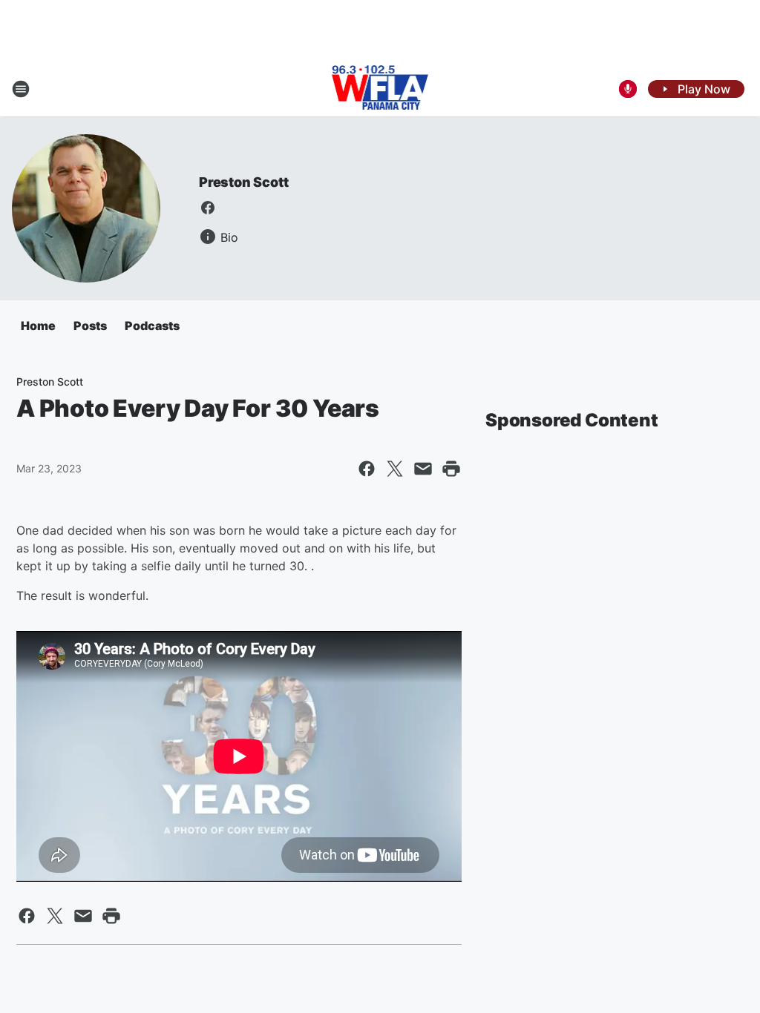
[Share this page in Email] (423, 468)
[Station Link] (380, 89)
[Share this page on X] (394, 468)
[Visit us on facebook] (208, 208)
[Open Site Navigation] (21, 89)
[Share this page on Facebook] (366, 468)
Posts (90, 325)
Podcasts (152, 325)
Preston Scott (243, 182)
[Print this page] (451, 468)
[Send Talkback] (628, 89)
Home (38, 325)
